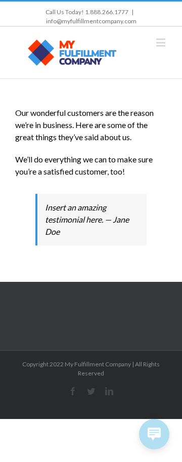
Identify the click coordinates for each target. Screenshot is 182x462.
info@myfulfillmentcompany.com (91, 21)
